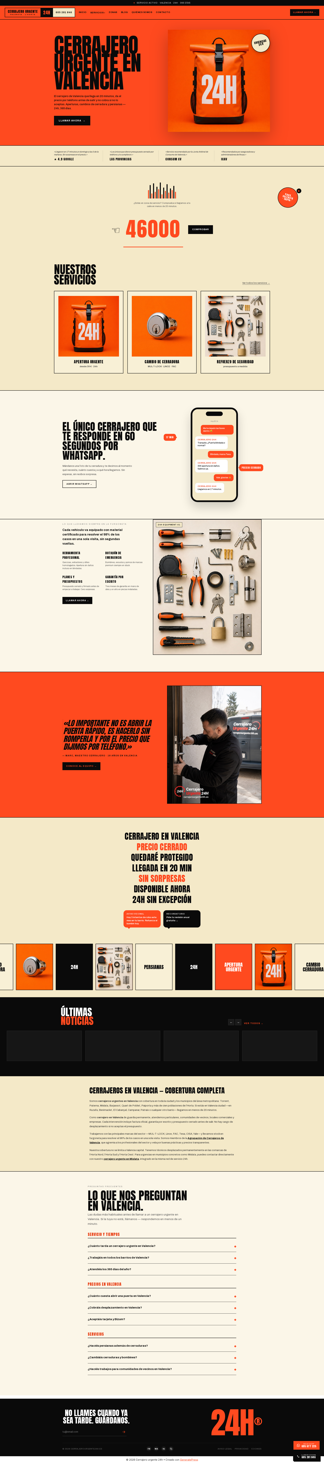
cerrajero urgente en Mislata (121, 1159)
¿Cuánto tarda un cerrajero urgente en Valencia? (121, 1246)
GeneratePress (189, 1459)
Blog (124, 12)
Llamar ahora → (304, 12)
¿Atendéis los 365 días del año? (109, 1269)
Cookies (256, 1449)
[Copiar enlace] (171, 1448)
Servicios (97, 12)
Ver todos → (253, 1023)
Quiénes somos (142, 12)
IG (164, 1449)
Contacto (163, 12)
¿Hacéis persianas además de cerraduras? (118, 1345)
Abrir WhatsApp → (79, 484)
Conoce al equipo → (81, 766)
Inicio (83, 12)
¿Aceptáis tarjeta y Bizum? (106, 1319)
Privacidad (242, 1449)
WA (156, 1449)
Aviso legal (225, 1449)
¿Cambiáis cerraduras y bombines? (112, 1357)
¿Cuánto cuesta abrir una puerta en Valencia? (119, 1296)
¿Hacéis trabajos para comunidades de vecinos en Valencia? (130, 1369)
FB (149, 1449)
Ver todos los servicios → (256, 283)
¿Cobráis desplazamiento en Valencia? (115, 1307)
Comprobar (200, 229)
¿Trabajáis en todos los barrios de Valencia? (118, 1257)
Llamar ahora (72, 120)
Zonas (113, 12)
